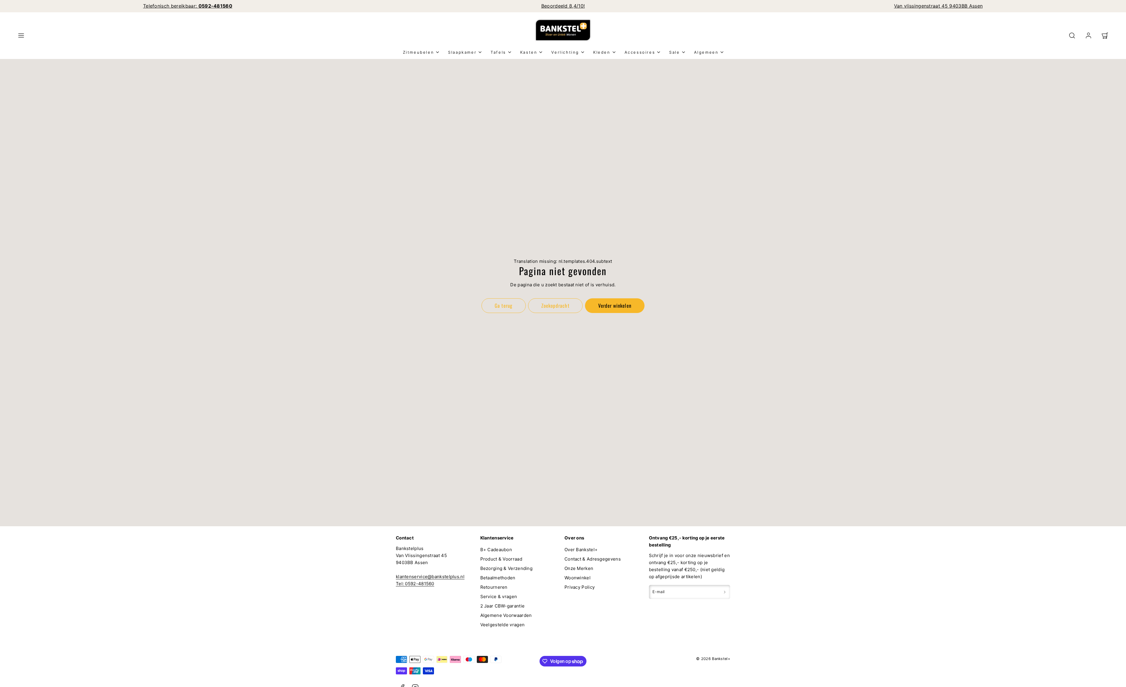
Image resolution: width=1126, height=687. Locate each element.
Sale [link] (674, 52)
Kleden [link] (602, 52)
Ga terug (503, 305)
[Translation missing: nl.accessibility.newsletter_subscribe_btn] (724, 592)
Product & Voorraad (501, 559)
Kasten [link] (528, 52)
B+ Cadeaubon (496, 549)
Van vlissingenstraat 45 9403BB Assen (938, 6)
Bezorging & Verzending (506, 568)
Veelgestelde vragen (502, 624)
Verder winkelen (614, 305)
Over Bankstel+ (581, 549)
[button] (21, 35)
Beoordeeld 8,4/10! (563, 6)
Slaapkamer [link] (462, 52)
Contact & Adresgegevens (592, 559)
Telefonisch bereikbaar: (187, 6)
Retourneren (494, 587)
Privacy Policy (579, 587)
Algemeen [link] (706, 52)
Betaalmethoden (497, 578)
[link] (1088, 35)
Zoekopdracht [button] (555, 305)
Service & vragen (498, 596)
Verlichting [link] (565, 52)
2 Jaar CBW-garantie (502, 606)
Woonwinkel (577, 578)
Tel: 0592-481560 (415, 583)
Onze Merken (578, 568)
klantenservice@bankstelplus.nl (430, 576)
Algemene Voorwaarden (506, 615)
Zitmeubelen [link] (418, 52)
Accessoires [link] (640, 52)
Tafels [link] (498, 52)
